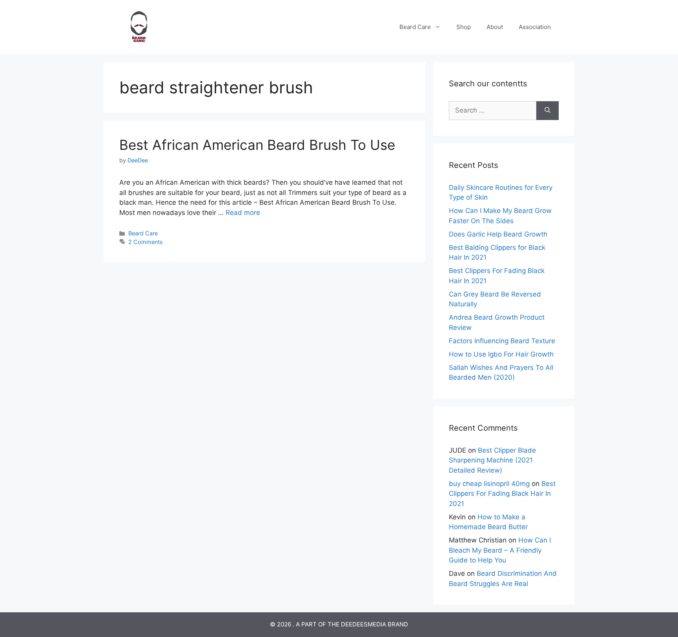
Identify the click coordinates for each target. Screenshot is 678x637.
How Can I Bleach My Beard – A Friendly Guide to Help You (500, 550)
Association (535, 27)
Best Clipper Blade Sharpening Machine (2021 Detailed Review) (492, 460)
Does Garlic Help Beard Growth (498, 234)
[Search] (547, 110)
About (495, 27)
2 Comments (145, 241)
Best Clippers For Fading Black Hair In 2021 (502, 494)
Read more (243, 213)
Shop (463, 27)
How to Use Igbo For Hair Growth (501, 354)
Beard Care (415, 27)
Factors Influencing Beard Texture (502, 341)
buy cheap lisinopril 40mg (489, 484)
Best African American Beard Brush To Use (257, 144)
